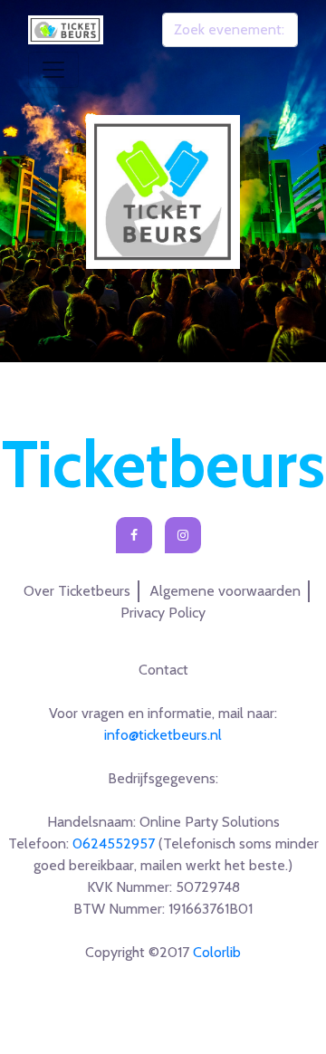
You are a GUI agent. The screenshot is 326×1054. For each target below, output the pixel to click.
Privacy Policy (163, 612)
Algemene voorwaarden (225, 590)
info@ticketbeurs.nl (163, 734)
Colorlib (217, 952)
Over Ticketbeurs (77, 590)
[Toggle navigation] (53, 70)
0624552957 (113, 843)
